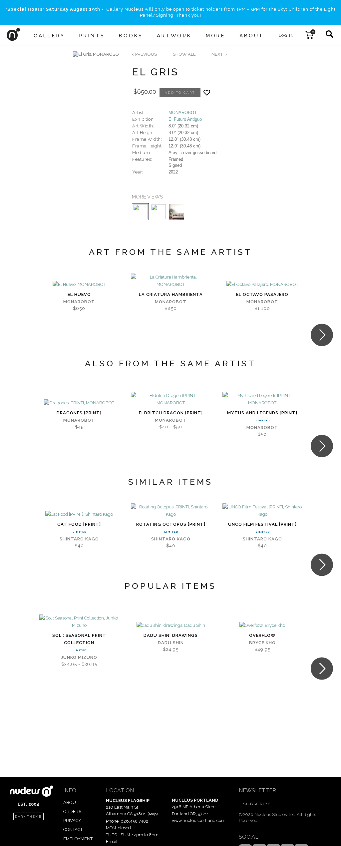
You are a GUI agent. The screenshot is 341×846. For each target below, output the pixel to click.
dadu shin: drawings (171, 635)
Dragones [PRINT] (79, 412)
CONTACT (73, 829)
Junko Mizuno (79, 657)
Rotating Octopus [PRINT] (170, 524)
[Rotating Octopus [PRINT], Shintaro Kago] (170, 510)
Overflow (262, 635)
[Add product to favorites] (207, 92)
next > (219, 54)
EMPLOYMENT (78, 838)
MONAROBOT (183, 112)
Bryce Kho (262, 642)
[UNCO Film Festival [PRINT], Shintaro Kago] (262, 510)
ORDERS (72, 811)
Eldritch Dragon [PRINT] (171, 412)
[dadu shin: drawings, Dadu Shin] (171, 625)
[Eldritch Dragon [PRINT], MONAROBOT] (170, 399)
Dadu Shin (171, 642)
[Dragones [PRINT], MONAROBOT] (79, 403)
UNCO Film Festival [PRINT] (262, 524)
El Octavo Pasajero (262, 294)
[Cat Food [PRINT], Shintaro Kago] (79, 514)
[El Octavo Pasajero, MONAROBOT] (262, 284)
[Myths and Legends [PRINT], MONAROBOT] (262, 399)
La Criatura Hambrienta (171, 294)
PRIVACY (72, 820)
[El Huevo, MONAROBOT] (79, 284)
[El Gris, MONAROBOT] (97, 54)
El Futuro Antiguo (185, 119)
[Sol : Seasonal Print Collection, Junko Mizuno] (79, 621)
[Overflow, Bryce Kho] (262, 625)
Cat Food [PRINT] (79, 524)
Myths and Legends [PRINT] (262, 412)
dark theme (28, 816)
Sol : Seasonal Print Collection (79, 639)
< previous (144, 54)
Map (153, 814)
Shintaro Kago (79, 538)
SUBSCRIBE (257, 804)
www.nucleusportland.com (198, 820)
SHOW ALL (184, 54)
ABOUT (70, 802)
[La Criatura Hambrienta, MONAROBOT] (170, 281)
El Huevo (79, 294)
